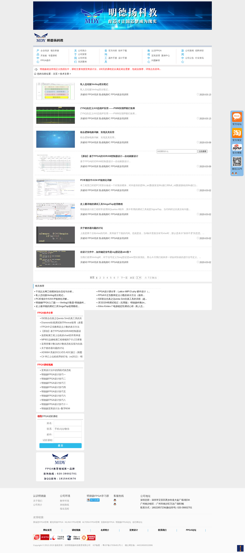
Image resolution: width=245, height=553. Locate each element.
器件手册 (112, 58)
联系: (49, 429)
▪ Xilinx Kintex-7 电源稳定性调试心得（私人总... (120, 306)
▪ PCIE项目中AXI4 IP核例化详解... (51, 299)
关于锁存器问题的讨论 (91, 228)
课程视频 (76, 530)
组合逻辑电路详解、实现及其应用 (97, 132)
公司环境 (82, 58)
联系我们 (162, 530)
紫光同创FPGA (56, 522)
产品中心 (38, 56)
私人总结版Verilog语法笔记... (94, 89)
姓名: (49, 423)
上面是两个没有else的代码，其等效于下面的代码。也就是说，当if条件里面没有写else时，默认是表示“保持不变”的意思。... (142, 233)
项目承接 (54, 50)
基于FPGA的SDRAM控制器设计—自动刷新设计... (105, 161)
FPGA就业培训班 (119, 94)
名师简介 (105, 530)
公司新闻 (189, 50)
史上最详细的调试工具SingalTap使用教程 (101, 204)
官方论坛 (237, 124)
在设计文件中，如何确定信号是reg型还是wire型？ (105, 252)
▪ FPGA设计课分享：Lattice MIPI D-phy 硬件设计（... (123, 291)
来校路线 (64, 505)
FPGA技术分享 (45, 313)
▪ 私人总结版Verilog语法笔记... (49, 295)
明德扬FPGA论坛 (123, 522)
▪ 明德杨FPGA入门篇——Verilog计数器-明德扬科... (59, 302)
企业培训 (45, 50)
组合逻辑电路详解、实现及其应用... (98, 137)
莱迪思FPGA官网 (40, 522)
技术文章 (64, 74)
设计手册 (122, 58)
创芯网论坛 (137, 522)
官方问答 (112, 50)
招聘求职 (199, 50)
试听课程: (48, 440)
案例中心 (165, 55)
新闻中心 (182, 56)
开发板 (44, 55)
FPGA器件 (46, 60)
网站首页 (47, 530)
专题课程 (52, 55)
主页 (55, 74)
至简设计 (133, 530)
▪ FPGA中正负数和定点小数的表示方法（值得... (120, 295)
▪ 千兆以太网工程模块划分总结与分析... (54, 291)
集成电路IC (104, 94)
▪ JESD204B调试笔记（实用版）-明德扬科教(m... (121, 302)
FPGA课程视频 (45, 364)
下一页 (124, 278)
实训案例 (82, 61)
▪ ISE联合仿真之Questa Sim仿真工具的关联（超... (122, 299)
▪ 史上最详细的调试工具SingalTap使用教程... (56, 306)
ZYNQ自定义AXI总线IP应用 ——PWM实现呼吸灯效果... (108, 113)
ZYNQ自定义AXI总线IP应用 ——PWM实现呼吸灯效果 (107, 108)
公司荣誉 (82, 54)
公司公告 (189, 58)
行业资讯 (199, 58)
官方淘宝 (237, 140)
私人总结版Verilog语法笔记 (94, 84)
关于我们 (75, 56)
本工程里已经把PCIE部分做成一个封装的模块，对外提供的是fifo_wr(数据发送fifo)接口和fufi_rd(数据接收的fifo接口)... (139, 185)
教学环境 (64, 501)
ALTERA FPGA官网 (91, 522)
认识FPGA (156, 50)
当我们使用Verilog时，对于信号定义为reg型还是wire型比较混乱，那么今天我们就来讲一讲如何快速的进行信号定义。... (140, 257)
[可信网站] (88, 536)
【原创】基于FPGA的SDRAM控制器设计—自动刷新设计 (109, 156)
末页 (132, 278)
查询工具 (105, 56)
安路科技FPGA (107, 522)
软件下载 (122, 50)
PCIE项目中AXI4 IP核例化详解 (96, 180)
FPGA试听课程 (50, 416)
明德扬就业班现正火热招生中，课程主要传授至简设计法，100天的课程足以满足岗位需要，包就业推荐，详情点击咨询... (100, 69)
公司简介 (82, 50)
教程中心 (148, 56)
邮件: (49, 434)
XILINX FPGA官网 (73, 522)
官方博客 (237, 153)
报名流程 (64, 508)
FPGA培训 (93, 94)
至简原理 (155, 55)
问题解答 (155, 60)
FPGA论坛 (191, 530)
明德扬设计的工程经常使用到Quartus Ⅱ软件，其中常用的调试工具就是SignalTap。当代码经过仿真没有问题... (135, 209)
